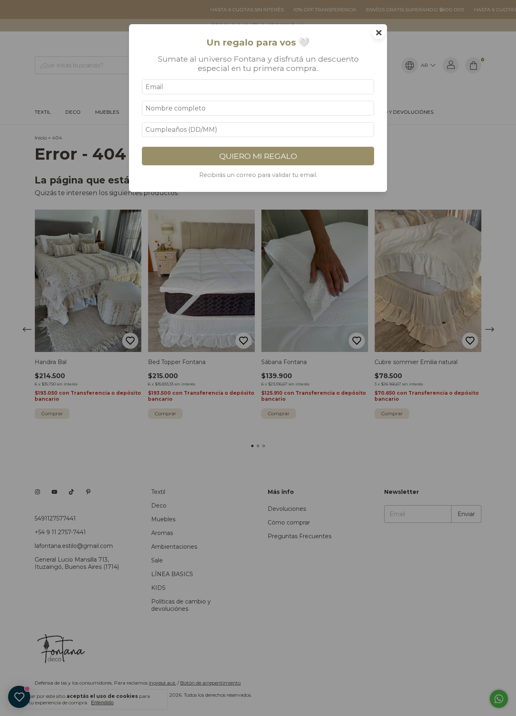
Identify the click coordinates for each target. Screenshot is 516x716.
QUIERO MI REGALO (258, 156)
